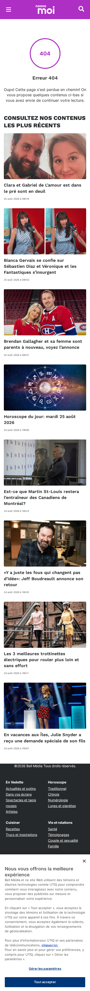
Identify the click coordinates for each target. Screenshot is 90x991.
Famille (53, 846)
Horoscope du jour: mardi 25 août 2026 (40, 419)
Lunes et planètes (62, 806)
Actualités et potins (21, 789)
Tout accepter (45, 982)
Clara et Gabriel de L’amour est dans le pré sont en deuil (42, 187)
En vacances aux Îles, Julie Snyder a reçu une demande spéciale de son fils (44, 737)
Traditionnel (57, 789)
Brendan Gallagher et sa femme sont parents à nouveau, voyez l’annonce (43, 344)
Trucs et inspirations (21, 835)
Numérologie (58, 800)
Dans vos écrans (19, 794)
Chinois (53, 794)
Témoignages (58, 835)
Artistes (12, 811)
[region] (45, 922)
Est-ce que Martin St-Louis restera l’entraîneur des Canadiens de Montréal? (41, 497)
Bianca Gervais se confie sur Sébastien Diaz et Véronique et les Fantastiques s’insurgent (40, 266)
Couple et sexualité (63, 840)
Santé (52, 829)
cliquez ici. (50, 945)
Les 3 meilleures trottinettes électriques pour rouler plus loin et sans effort (41, 659)
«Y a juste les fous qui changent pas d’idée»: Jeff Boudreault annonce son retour (43, 578)
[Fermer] (84, 861)
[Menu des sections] (8, 9)
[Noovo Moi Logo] (45, 9)
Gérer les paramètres (45, 968)
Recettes (13, 829)
